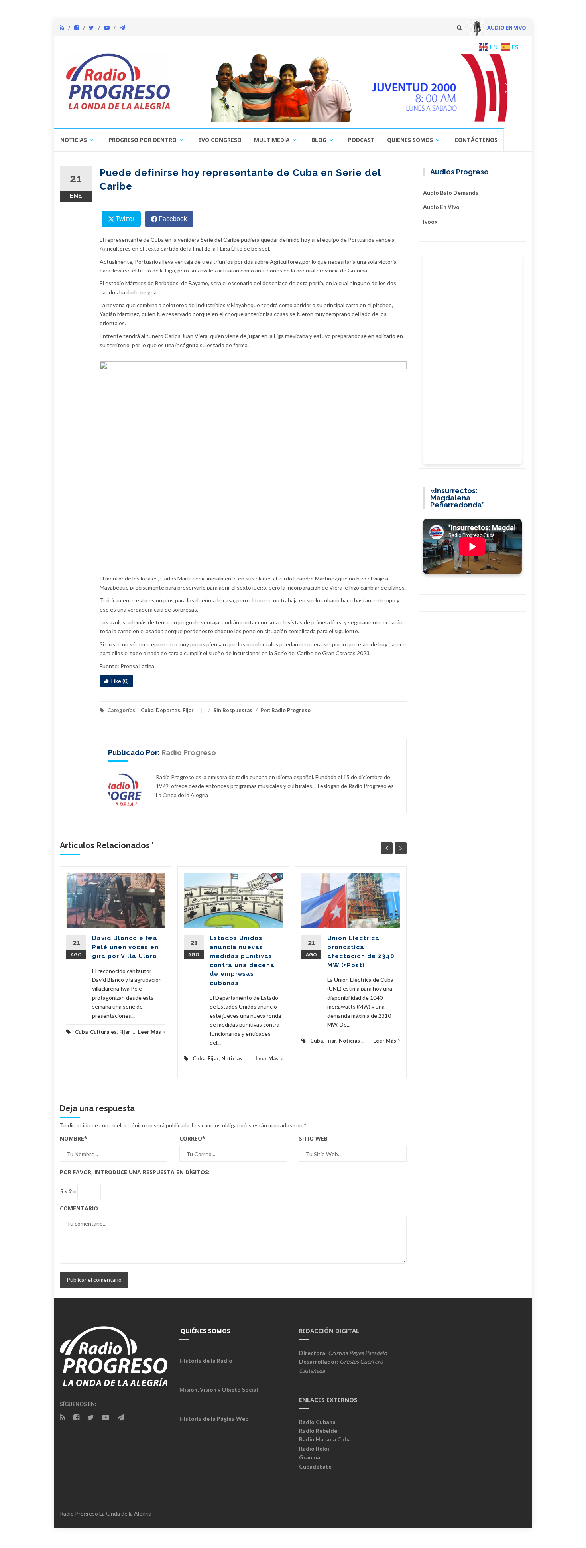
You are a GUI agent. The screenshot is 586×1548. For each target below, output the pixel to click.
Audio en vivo (441, 206)
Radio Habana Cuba (325, 1439)
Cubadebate (315, 1466)
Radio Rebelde (318, 1430)
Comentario (79, 1208)
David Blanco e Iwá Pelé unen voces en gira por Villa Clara (125, 947)
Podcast (361, 140)
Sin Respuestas (232, 710)
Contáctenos (476, 140)
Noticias (73, 140)
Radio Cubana (317, 1421)
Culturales (103, 1032)
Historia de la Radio (205, 1360)
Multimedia (272, 140)
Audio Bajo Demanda (451, 192)
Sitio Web (313, 1138)
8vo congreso (220, 140)
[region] (352, 88)
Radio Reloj (314, 1448)
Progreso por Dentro (142, 140)
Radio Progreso (291, 710)
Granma (309, 1457)
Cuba (147, 710)
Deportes (168, 710)
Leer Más (149, 1032)
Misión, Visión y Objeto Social (218, 1389)
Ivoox (430, 221)
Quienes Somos (410, 140)
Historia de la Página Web (213, 1418)
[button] (352, 88)
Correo (192, 1138)
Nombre (73, 1138)
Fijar (188, 710)
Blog (318, 140)
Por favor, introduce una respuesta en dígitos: (135, 1172)
